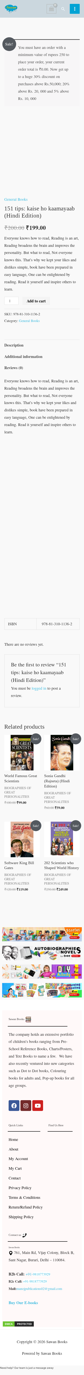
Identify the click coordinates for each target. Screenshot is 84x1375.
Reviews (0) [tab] (13, 367)
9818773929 (41, 1274)
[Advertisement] (42, 484)
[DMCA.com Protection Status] (18, 1323)
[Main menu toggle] (75, 9)
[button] (63, 8)
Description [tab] (13, 345)
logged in (39, 688)
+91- (29, 1274)
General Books (16, 199)
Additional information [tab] (23, 356)
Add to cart (36, 301)
